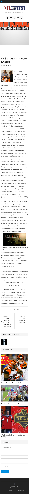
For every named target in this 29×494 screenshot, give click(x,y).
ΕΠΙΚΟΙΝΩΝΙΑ (20, 490)
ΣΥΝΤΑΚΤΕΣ (11, 490)
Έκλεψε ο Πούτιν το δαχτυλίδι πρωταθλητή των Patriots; (7, 322)
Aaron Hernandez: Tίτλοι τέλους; (21, 320)
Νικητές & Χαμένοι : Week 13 (10, 404)
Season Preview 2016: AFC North (11, 383)
